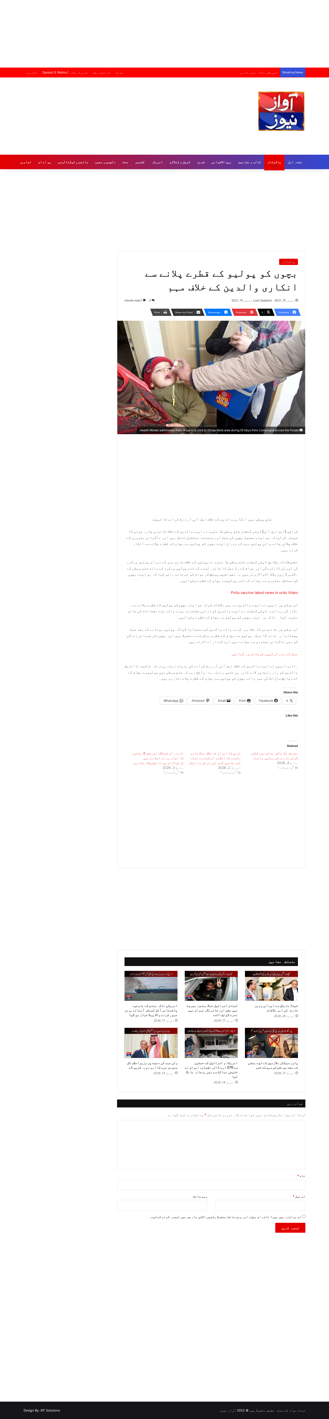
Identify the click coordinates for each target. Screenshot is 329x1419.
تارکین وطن (101, 72)
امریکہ (157, 162)
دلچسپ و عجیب (105, 162)
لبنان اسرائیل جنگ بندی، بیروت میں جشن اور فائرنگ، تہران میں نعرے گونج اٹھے (212, 1010)
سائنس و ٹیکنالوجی (73, 162)
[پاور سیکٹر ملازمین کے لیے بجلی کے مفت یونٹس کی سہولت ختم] (271, 1043)
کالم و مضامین (249, 162)
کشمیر (140, 162)
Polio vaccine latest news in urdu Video (264, 592)
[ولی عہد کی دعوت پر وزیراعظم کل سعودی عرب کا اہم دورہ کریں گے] (151, 1043)
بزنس (119, 72)
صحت (125, 162)
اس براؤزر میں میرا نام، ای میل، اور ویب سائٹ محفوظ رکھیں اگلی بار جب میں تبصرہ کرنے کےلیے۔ (225, 1217)
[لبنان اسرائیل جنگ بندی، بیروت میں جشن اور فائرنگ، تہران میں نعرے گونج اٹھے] (211, 986)
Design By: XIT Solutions (42, 1410)
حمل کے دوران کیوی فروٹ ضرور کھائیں (264, 654)
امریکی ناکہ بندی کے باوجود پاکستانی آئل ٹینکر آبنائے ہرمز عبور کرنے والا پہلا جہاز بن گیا (201, 72)
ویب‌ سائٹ (200, 1196)
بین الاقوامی (221, 162)
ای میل (299, 1196)
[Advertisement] (164, 34)
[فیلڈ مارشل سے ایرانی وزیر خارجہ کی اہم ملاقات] (271, 986)
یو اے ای (44, 162)
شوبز (201, 162)
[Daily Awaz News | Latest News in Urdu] (281, 111)
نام (301, 1176)
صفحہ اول (295, 162)
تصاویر (32, 72)
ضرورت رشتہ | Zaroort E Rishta (65, 72)
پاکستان (274, 162)
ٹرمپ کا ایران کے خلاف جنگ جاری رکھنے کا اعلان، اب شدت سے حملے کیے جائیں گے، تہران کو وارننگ (215, 758)
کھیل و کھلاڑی (180, 162)
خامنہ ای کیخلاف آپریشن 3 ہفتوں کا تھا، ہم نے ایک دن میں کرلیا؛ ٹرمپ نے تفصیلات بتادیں (158, 758)
